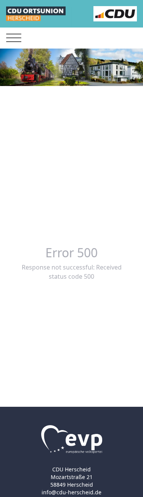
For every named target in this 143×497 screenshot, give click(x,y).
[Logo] (36, 13)
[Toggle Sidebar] (13, 38)
